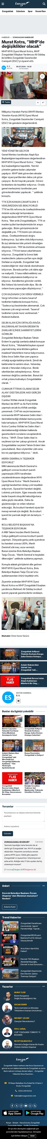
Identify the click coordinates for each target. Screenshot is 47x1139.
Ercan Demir (20, 1005)
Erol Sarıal (20, 1029)
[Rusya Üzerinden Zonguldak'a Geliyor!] (35, 745)
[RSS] (35, 1106)
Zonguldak (7, 11)
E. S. (18, 696)
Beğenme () (30, 870)
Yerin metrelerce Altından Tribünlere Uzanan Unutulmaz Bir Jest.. (29, 1009)
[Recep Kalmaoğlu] (7, 1044)
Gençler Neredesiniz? (24, 1021)
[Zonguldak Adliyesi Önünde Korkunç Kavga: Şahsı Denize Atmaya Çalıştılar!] (35, 721)
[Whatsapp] (30, 1106)
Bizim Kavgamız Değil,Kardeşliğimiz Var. (25, 997)
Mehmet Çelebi (21, 1018)
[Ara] (44, 4)
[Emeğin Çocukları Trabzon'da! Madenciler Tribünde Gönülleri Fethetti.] (35, 778)
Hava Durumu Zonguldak (30, 1123)
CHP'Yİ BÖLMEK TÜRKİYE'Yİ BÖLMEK (27, 1033)
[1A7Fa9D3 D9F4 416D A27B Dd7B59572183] (23, 137)
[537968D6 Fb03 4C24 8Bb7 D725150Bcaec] (23, 613)
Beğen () (18, 870)
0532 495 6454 (25, 1091)
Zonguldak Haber (15, 1125)
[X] (17, 1106)
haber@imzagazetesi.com (25, 1096)
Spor (30, 11)
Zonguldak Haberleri (23, 37)
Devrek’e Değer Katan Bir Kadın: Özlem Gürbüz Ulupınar (29, 1045)
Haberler (6, 37)
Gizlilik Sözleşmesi (31, 1125)
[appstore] (12, 1113)
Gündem (20, 11)
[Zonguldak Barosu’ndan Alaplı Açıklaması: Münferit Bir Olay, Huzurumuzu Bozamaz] (12, 778)
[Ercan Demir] (7, 1008)
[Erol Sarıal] (7, 1032)
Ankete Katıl (9, 907)
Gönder (7, 834)
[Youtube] (26, 1106)
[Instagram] (21, 1106)
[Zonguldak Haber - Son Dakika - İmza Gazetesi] (23, 4)
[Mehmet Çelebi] (7, 1020)
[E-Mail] (18, 701)
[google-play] (34, 1113)
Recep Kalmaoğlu (23, 1041)
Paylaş (7, 102)
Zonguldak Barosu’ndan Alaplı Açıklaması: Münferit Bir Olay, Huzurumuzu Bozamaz (11, 790)
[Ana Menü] (3, 4)
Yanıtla (9, 870)
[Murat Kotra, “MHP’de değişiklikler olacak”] (23, 85)
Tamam (32, 1136)
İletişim (15, 1123)
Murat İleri (20, 992)
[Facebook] (12, 1106)
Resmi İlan (40, 11)
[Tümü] (43, 886)
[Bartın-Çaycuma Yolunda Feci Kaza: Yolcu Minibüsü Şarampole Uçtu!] (12, 721)
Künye (8, 1123)
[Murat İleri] (7, 995)
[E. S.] (8, 697)
